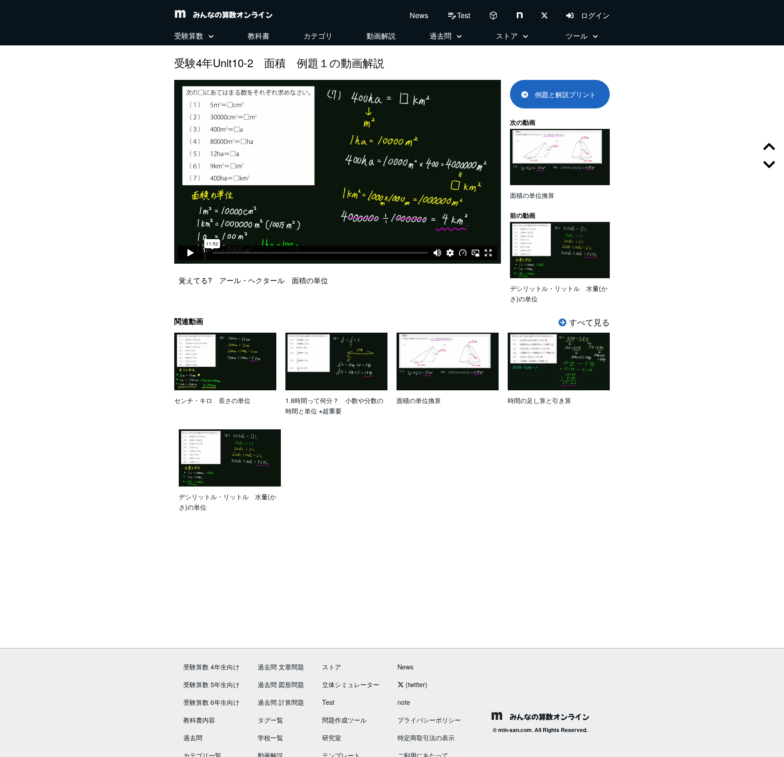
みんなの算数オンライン (229, 14)
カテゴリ (318, 35)
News (419, 15)
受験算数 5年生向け (211, 684)
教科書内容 (199, 719)
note (403, 702)
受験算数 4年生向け (211, 666)
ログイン (591, 15)
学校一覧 (270, 737)
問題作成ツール (344, 719)
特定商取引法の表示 (426, 737)
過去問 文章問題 (281, 666)
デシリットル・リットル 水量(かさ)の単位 (559, 293)
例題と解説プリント (562, 94)
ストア (331, 666)
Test (328, 702)
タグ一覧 (270, 719)
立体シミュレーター (350, 684)
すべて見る (588, 322)
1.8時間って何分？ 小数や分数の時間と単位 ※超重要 (334, 405)
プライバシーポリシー (429, 719)
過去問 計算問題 (281, 702)
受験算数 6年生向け (211, 702)
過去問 (192, 737)
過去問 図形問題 (281, 684)
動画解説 (381, 35)
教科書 (259, 35)
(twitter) (415, 684)
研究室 (331, 737)
